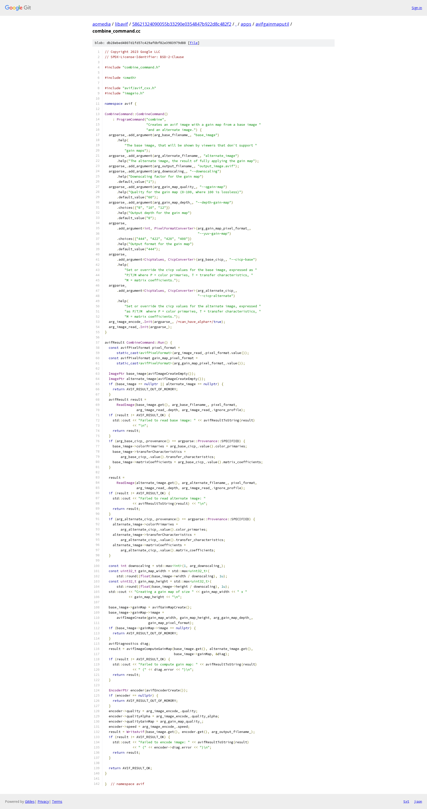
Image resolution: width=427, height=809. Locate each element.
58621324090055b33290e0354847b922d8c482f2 (181, 24)
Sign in (417, 7)
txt (406, 801)
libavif (121, 24)
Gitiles (30, 801)
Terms (57, 801)
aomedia (101, 24)
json (418, 801)
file (194, 43)
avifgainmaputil (272, 24)
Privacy (43, 801)
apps (246, 24)
